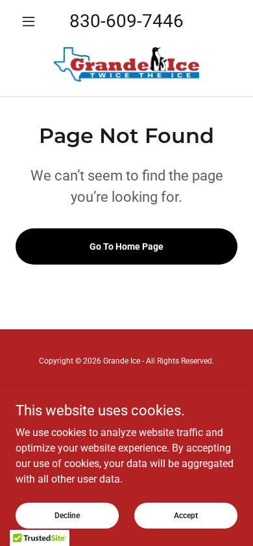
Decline (67, 514)
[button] (32, 21)
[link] (126, 64)
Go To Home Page (126, 246)
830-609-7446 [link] (126, 21)
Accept (186, 514)
